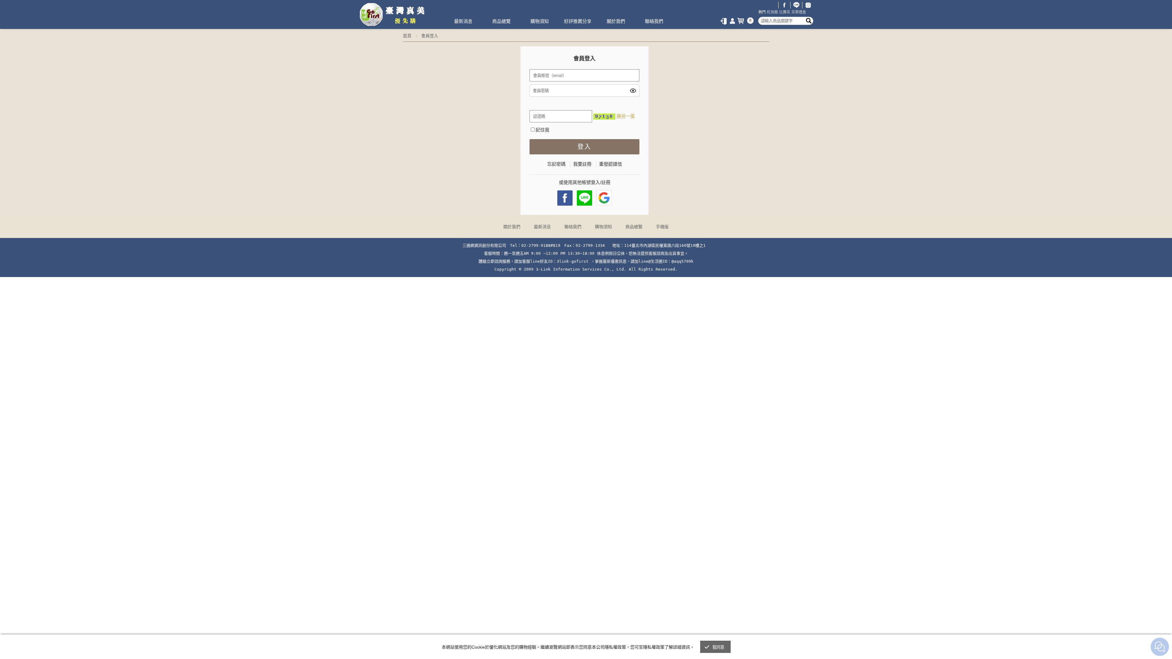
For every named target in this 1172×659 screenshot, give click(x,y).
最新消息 (463, 21)
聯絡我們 (654, 21)
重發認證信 (610, 164)
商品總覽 (501, 21)
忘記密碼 (556, 164)
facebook (565, 198)
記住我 (542, 129)
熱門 (762, 12)
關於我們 (616, 21)
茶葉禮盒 (798, 12)
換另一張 (626, 116)
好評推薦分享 (577, 21)
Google (604, 197)
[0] (742, 21)
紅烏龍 (772, 12)
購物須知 (539, 21)
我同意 (718, 647)
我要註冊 (582, 164)
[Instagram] (808, 5)
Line (584, 198)
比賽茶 (784, 12)
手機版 (662, 226)
